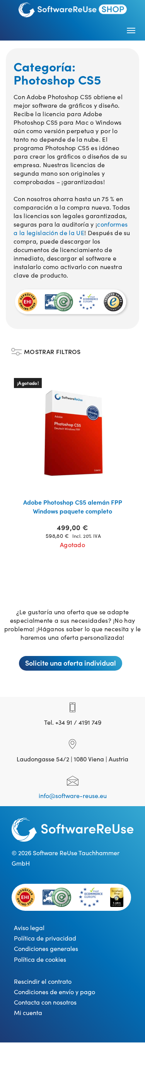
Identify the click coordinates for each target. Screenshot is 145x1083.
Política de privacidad (45, 938)
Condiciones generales (46, 948)
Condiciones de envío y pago (54, 991)
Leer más (77, 482)
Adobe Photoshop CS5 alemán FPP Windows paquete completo (72, 506)
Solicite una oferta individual (70, 663)
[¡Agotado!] (73, 432)
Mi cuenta (28, 1012)
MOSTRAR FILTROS (52, 349)
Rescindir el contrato (43, 981)
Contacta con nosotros (45, 1002)
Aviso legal (29, 927)
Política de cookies (40, 959)
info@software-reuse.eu (73, 795)
